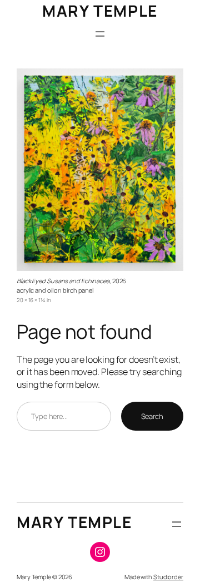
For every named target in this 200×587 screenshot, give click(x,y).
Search (152, 416)
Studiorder (168, 577)
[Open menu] (100, 34)
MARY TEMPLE (100, 10)
